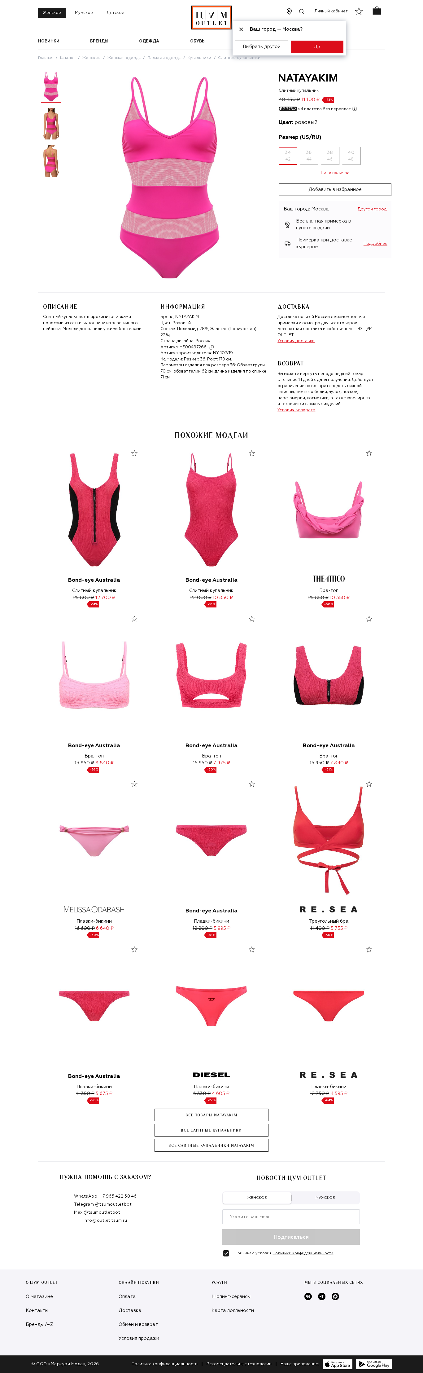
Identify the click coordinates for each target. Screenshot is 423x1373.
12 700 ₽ (105, 597)
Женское (52, 13)
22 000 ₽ (201, 597)
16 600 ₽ (85, 928)
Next (69, 126)
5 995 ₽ (222, 928)
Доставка (130, 1310)
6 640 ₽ (105, 928)
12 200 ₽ (202, 928)
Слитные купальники (239, 58)
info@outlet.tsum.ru (105, 1221)
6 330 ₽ (202, 1093)
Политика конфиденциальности (165, 1364)
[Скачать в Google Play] (374, 1364)
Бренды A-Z (39, 1324)
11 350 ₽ (85, 1093)
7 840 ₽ (339, 763)
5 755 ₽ (339, 928)
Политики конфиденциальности (303, 1253)
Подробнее (375, 244)
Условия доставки (296, 341)
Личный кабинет (331, 11)
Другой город (372, 209)
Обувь (197, 41)
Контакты (37, 1310)
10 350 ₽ (340, 597)
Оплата (127, 1296)
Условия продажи (139, 1338)
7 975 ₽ (221, 763)
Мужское (84, 13)
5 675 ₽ (104, 1093)
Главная (45, 58)
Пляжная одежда (164, 58)
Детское (115, 13)
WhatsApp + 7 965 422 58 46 (105, 1196)
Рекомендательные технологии (239, 1364)
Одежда (149, 41)
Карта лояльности (233, 1310)
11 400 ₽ (319, 928)
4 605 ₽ (220, 1093)
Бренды (99, 41)
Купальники (199, 58)
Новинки (48, 41)
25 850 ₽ (318, 597)
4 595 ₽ (338, 1093)
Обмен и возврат (138, 1324)
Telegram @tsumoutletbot (103, 1205)
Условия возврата (296, 410)
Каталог (68, 58)
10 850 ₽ (223, 597)
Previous (33, 126)
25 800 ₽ (83, 597)
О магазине (39, 1296)
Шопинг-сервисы (231, 1296)
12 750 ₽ (319, 1093)
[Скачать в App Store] (337, 1364)
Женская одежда (124, 58)
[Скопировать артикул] (211, 347)
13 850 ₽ (84, 763)
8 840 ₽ (104, 763)
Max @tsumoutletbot (97, 1213)
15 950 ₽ (202, 763)
